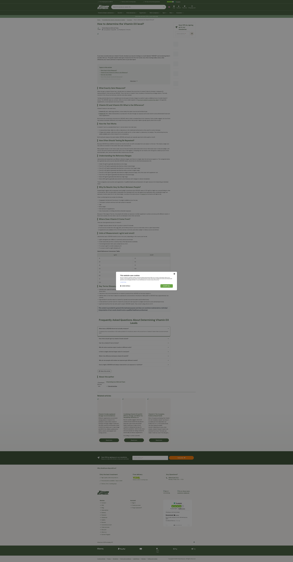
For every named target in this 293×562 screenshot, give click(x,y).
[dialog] (146, 281)
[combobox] (174, 273)
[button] (125, 286)
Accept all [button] (166, 286)
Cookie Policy (123, 282)
